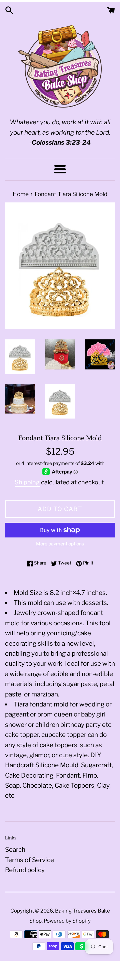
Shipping (27, 482)
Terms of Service (29, 860)
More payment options (60, 543)
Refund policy (25, 870)
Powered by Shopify (67, 921)
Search (15, 849)
